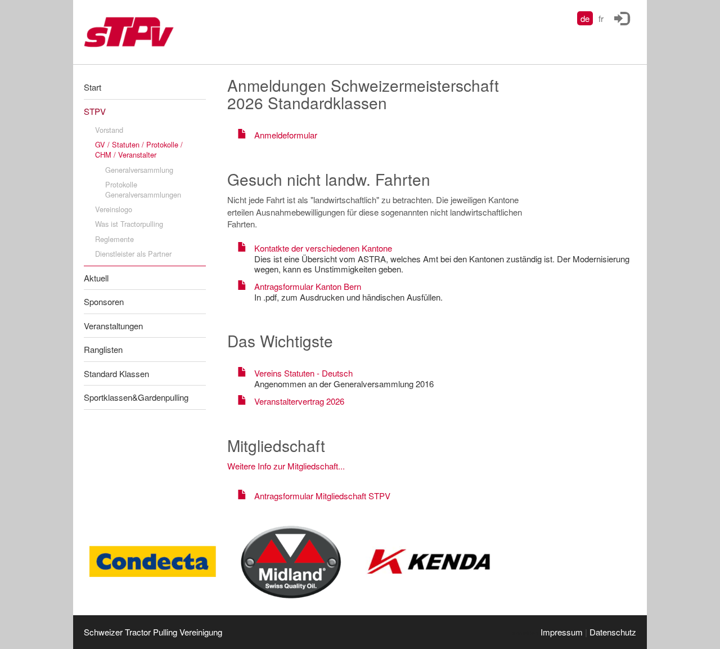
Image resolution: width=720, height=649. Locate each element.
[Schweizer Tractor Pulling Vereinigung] (140, 32)
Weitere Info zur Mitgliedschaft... (286, 466)
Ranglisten (103, 349)
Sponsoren (104, 301)
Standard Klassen (116, 373)
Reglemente (114, 239)
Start (92, 87)
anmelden (525, 633)
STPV (95, 111)
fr (601, 18)
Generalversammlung (139, 169)
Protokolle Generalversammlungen (143, 189)
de (585, 18)
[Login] (621, 15)
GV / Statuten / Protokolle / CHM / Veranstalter (139, 149)
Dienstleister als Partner (133, 253)
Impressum (562, 632)
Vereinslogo (113, 209)
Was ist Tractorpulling (129, 223)
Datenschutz (613, 632)
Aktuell (96, 278)
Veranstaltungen (113, 326)
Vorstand (109, 129)
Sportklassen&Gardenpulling (136, 397)
